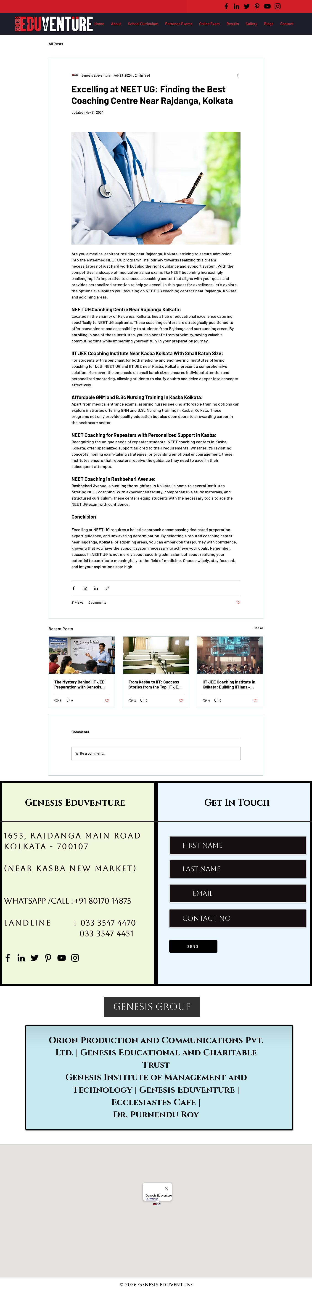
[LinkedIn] (237, 6)
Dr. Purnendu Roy (156, 1115)
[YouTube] (267, 6)
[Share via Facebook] (73, 588)
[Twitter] (247, 6)
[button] (179, 23)
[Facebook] (226, 6)
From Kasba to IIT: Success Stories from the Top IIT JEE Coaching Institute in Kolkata (155, 684)
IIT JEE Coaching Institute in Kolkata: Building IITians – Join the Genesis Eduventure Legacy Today (229, 684)
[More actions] (238, 75)
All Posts (56, 43)
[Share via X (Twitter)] (85, 588)
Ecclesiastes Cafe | (157, 1102)
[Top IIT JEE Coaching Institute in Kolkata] (156, 655)
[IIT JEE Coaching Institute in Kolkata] (82, 655)
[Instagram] (278, 6)
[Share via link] (107, 588)
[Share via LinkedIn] (96, 588)
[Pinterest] (257, 6)
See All (258, 628)
